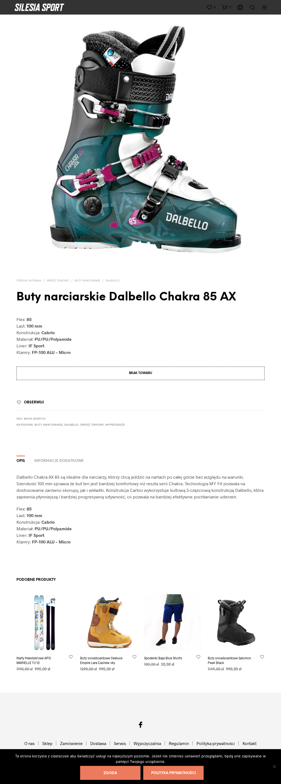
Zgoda (110, 773)
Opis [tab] (20, 461)
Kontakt (250, 743)
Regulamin (179, 743)
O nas (29, 743)
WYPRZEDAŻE (115, 424)
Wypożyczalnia (147, 743)
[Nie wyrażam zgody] (274, 766)
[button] (210, 7)
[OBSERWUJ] (70, 657)
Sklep (47, 743)
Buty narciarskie (87, 280)
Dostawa (98, 743)
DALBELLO (113, 280)
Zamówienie (71, 743)
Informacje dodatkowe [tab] (59, 461)
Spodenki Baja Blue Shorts (163, 658)
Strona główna (28, 280)
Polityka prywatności (215, 743)
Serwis (120, 743)
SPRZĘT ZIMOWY (58, 280)
